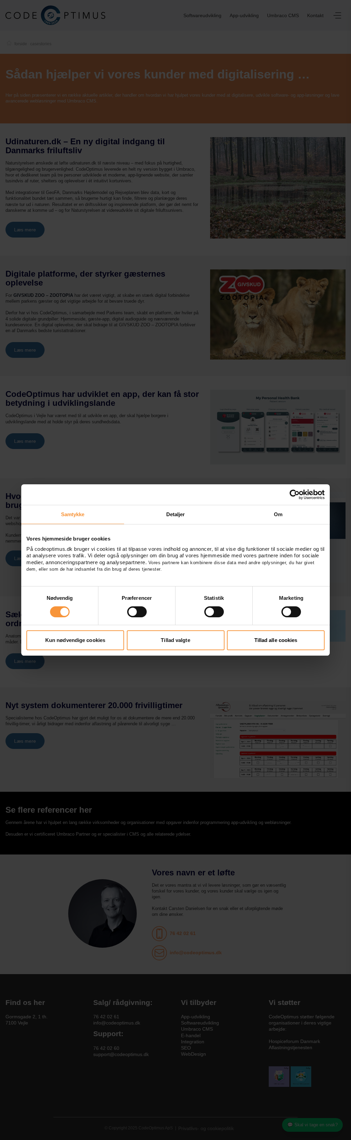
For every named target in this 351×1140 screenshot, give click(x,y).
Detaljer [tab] (175, 514)
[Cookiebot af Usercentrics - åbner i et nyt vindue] (295, 494)
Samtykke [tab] (73, 514)
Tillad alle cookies (276, 640)
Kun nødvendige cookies (75, 640)
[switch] (137, 611)
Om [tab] (278, 514)
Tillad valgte (175, 640)
